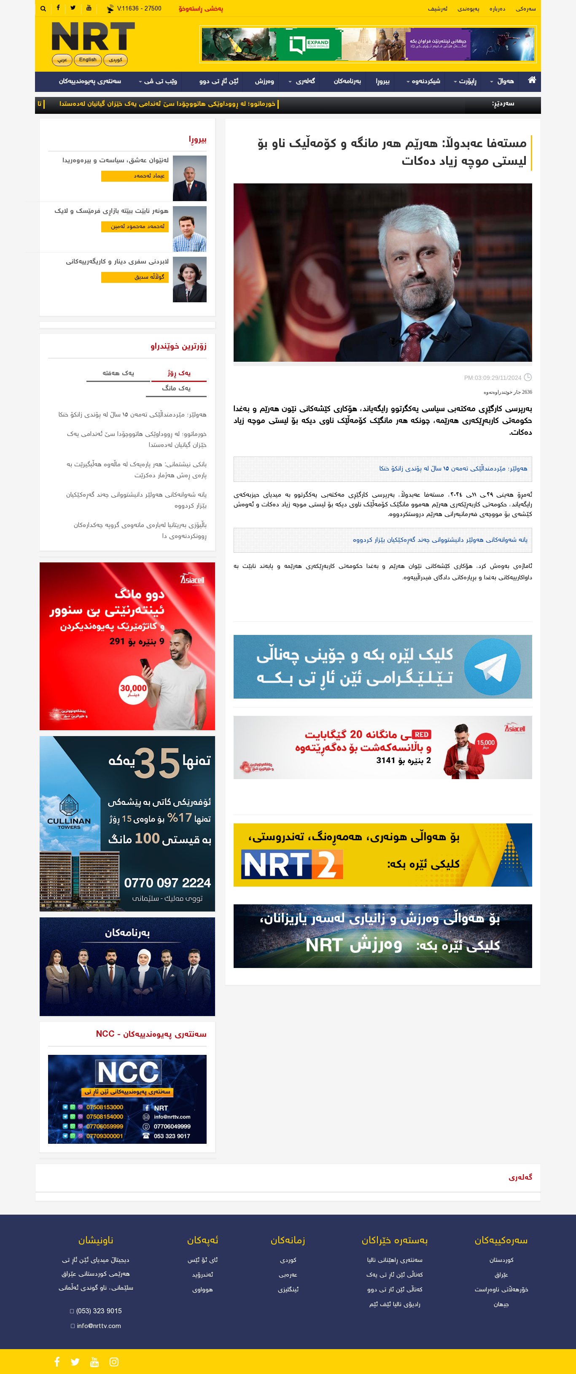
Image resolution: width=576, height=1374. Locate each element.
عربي (62, 60)
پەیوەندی (468, 9)
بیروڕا (383, 81)
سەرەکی (526, 9)
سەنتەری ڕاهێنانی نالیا (395, 1260)
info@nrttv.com (99, 1326)
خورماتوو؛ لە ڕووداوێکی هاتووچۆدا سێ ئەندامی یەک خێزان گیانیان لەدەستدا (219, 104)
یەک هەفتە (118, 374)
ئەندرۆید (202, 1275)
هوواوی (202, 1290)
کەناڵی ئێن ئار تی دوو (395, 1290)
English (88, 60)
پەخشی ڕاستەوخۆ (201, 9)
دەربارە (498, 9)
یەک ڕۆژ (179, 374)
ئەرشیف (437, 9)
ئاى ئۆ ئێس (203, 1260)
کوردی (115, 60)
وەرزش (264, 81)
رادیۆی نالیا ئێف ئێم (394, 1304)
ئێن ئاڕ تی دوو (218, 81)
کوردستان (502, 1260)
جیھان (501, 1304)
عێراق (501, 1275)
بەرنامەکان (347, 81)
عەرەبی (288, 1275)
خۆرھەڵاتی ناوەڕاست (501, 1290)
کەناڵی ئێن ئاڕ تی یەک (394, 1275)
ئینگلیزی (288, 1290)
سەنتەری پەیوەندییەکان (90, 81)
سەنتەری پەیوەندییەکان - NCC (151, 1035)
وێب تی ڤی (159, 81)
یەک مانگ (176, 389)
